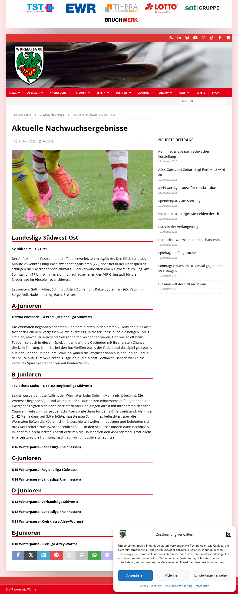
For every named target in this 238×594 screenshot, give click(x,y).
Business (122, 92)
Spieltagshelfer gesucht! (177, 253)
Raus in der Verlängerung (178, 226)
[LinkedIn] (179, 38)
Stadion (143, 92)
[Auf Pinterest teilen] (56, 555)
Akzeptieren (135, 575)
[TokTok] (212, 38)
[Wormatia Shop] (228, 38)
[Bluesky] (187, 38)
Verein (101, 92)
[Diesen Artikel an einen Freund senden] (69, 555)
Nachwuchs (58, 92)
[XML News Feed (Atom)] (171, 38)
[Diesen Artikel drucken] (82, 555)
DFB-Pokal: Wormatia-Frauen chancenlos (189, 240)
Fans (182, 92)
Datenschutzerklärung (178, 586)
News (13, 92)
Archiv (164, 92)
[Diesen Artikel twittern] (30, 555)
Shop (215, 92)
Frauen (81, 92)
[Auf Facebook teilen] (18, 555)
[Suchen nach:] (203, 101)
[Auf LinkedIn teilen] (43, 555)
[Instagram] (203, 38)
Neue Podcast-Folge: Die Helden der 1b (188, 213)
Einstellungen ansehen (211, 575)
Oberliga (33, 92)
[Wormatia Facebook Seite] (220, 38)
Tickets (200, 92)
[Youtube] (195, 38)
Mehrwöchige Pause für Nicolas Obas (187, 187)
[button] (228, 534)
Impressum (202, 586)
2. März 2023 (27, 141)
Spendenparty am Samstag (179, 200)
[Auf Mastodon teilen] (107, 555)
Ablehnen (172, 575)
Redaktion (49, 141)
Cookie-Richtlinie (150, 586)
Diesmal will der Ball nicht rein (182, 284)
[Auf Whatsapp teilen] (94, 555)
